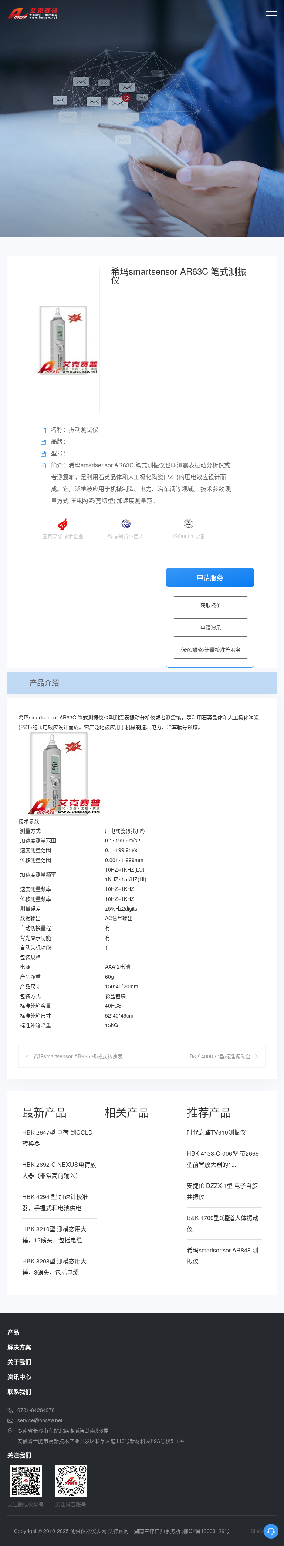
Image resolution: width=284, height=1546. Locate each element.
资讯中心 (19, 1376)
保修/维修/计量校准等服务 (211, 649)
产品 (13, 1332)
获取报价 (210, 605)
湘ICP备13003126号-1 (208, 1531)
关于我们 (19, 1362)
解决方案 (19, 1347)
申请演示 (210, 627)
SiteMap (260, 1531)
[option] (142, 118)
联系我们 (19, 1391)
